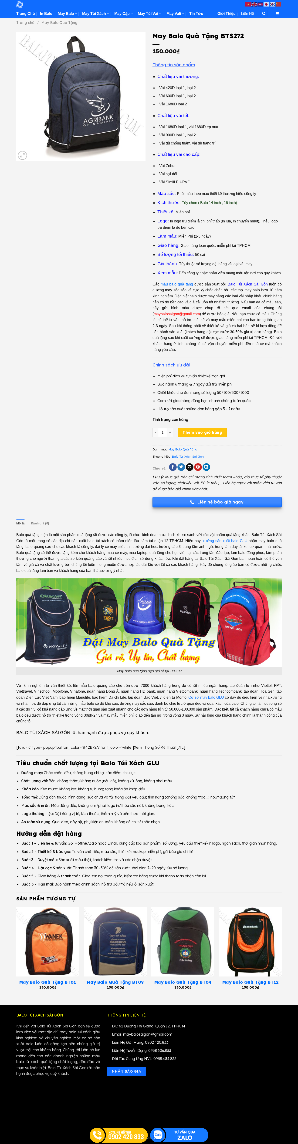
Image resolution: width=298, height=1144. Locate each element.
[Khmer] (260, 4)
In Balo (46, 14)
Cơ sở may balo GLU (206, 697)
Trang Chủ (25, 14)
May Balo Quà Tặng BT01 (47, 982)
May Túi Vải (148, 14)
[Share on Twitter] (181, 467)
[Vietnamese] (248, 4)
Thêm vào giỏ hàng (202, 432)
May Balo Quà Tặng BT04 (182, 982)
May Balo (66, 14)
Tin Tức (196, 14)
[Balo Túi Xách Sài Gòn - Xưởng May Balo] (39, 4)
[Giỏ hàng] (277, 13)
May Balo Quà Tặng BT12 (250, 982)
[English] (254, 4)
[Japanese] (267, 4)
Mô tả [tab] (20, 523)
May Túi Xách (94, 14)
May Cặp (122, 14)
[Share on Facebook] (173, 467)
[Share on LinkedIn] (206, 467)
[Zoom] (22, 155)
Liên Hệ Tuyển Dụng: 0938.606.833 (141, 1050)
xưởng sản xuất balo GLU (225, 541)
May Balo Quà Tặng (59, 22)
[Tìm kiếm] (264, 13)
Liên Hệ (247, 14)
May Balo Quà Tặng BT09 (115, 982)
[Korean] (273, 4)
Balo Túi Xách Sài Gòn (188, 456)
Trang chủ (25, 22)
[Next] (281, 952)
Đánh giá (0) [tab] (40, 523)
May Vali (173, 14)
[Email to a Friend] (189, 467)
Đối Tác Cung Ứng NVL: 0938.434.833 (144, 1058)
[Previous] (16, 952)
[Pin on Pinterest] (198, 467)
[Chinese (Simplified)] (279, 4)
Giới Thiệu (226, 14)
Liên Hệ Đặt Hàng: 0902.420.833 (140, 1042)
